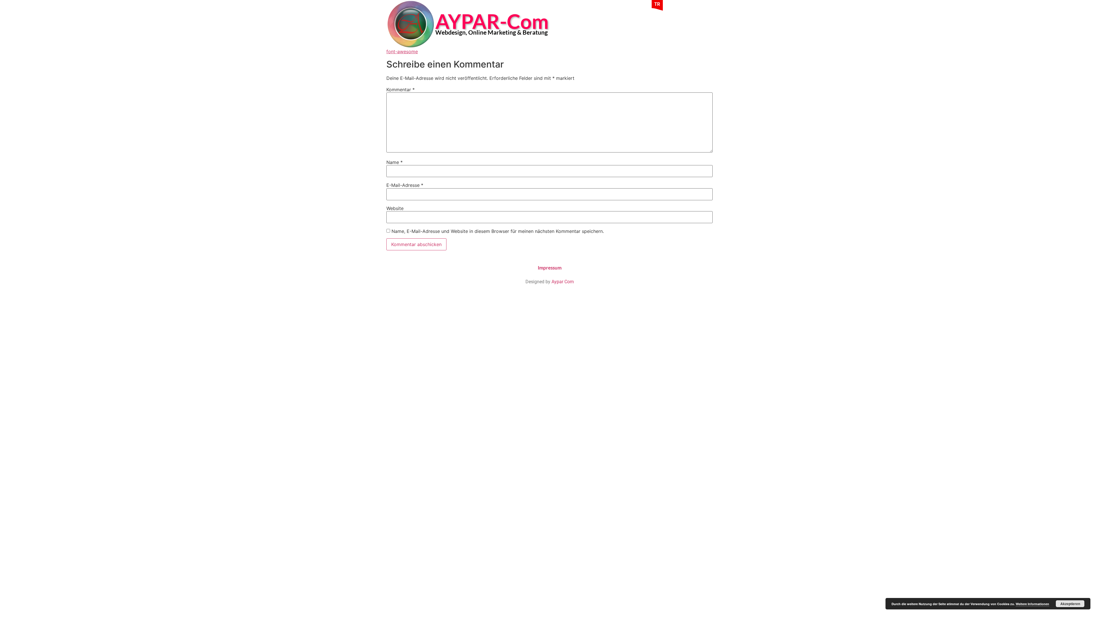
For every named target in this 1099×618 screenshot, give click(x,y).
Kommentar (400, 89)
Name (394, 162)
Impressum (550, 268)
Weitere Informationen (1032, 604)
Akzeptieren (1070, 603)
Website (395, 208)
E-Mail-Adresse (404, 185)
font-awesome (402, 51)
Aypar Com (563, 281)
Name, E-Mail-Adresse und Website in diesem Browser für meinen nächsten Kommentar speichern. (498, 231)
